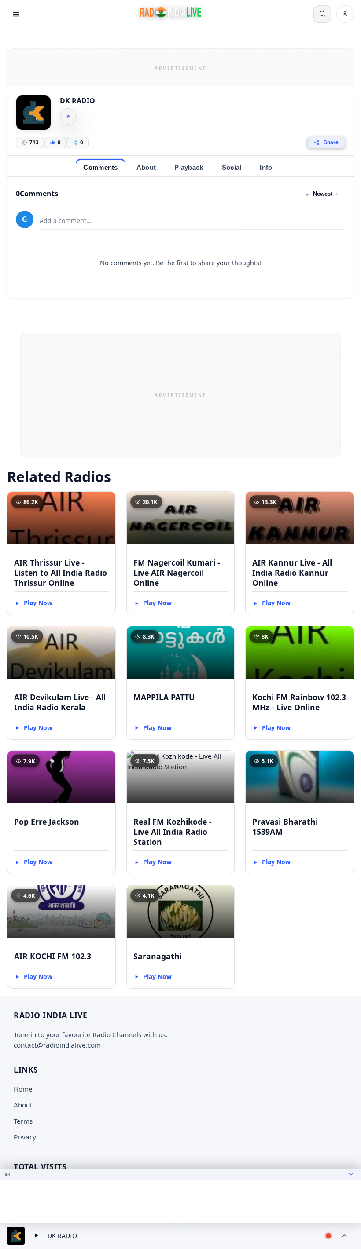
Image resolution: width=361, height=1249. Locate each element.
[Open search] (322, 14)
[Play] (68, 116)
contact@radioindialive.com (57, 1045)
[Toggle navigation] (16, 14)
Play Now (38, 603)
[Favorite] (105, 502)
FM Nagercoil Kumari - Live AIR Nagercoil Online (176, 572)
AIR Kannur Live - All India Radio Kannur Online (292, 572)
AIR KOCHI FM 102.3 (52, 956)
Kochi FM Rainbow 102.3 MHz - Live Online (299, 702)
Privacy (25, 1136)
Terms (23, 1121)
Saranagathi (157, 956)
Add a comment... (66, 220)
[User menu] (345, 14)
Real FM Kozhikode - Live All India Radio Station (172, 831)
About (23, 1104)
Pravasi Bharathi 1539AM (285, 826)
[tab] (100, 167)
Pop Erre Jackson (46, 821)
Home (23, 1089)
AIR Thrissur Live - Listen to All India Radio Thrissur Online (60, 572)
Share (331, 142)
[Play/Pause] (36, 1236)
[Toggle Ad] (351, 1174)
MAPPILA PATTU (164, 697)
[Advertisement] (180, 67)
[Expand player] (344, 1235)
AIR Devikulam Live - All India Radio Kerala (60, 702)
